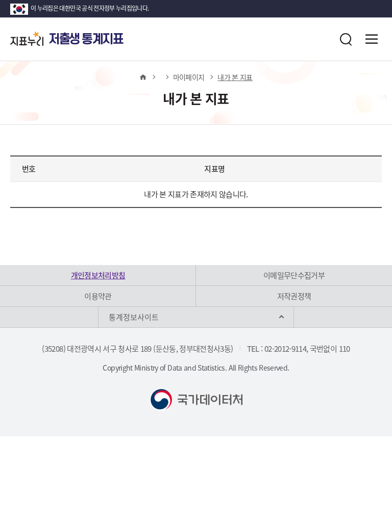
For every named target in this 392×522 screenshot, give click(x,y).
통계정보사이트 (134, 317)
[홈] (142, 77)
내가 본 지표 (234, 77)
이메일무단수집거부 (294, 275)
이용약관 (97, 296)
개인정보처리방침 (98, 275)
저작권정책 (294, 296)
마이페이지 (189, 77)
